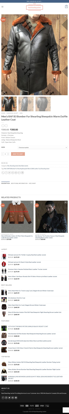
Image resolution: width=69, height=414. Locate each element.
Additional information (19, 183)
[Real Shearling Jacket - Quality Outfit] (34, 7)
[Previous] (5, 55)
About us (31, 409)
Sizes (3, 147)
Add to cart (18, 154)
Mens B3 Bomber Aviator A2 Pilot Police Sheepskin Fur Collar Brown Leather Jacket (17, 236)
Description (5, 183)
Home (3, 113)
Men (21, 113)
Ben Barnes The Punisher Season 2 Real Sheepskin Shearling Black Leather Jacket (49, 236)
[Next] (64, 55)
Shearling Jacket (12, 113)
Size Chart (32, 183)
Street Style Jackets (23, 166)
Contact (38, 409)
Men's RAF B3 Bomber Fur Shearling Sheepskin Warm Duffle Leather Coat (22, 168)
